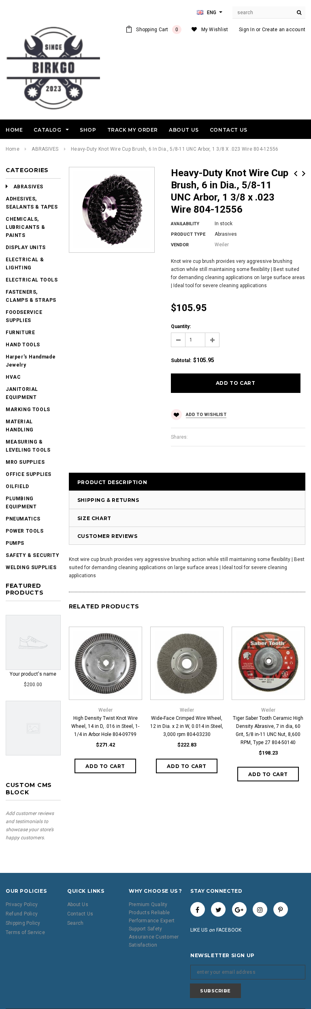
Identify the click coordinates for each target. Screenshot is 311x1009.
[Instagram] (260, 909)
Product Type (188, 234)
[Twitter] (218, 909)
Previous (295, 173)
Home (12, 149)
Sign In (247, 29)
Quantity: (181, 326)
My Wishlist (214, 29)
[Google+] (239, 909)
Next (303, 173)
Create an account (283, 29)
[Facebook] (197, 909)
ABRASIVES (45, 149)
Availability (185, 223)
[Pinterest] (280, 909)
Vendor (180, 244)
